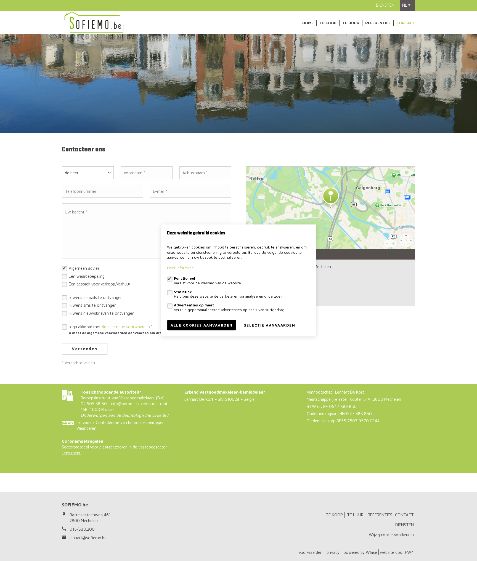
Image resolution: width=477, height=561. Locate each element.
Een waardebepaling (87, 276)
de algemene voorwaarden (126, 326)
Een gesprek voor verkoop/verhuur (99, 284)
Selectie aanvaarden (269, 325)
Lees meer (71, 452)
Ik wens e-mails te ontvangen (96, 297)
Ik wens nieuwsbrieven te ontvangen (101, 313)
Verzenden (84, 348)
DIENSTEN (385, 5)
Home (308, 22)
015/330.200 (82, 529)
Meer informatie (180, 268)
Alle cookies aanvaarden (202, 325)
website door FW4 (397, 552)
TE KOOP (327, 22)
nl (405, 5)
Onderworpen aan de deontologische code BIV (124, 415)
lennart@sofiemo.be (88, 537)
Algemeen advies (84, 268)
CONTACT (405, 22)
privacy (333, 552)
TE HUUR (350, 22)
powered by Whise (360, 552)
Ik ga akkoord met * (140, 329)
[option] (238, 83)
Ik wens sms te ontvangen (92, 305)
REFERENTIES (378, 22)
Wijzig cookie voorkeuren (391, 534)
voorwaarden (310, 552)
